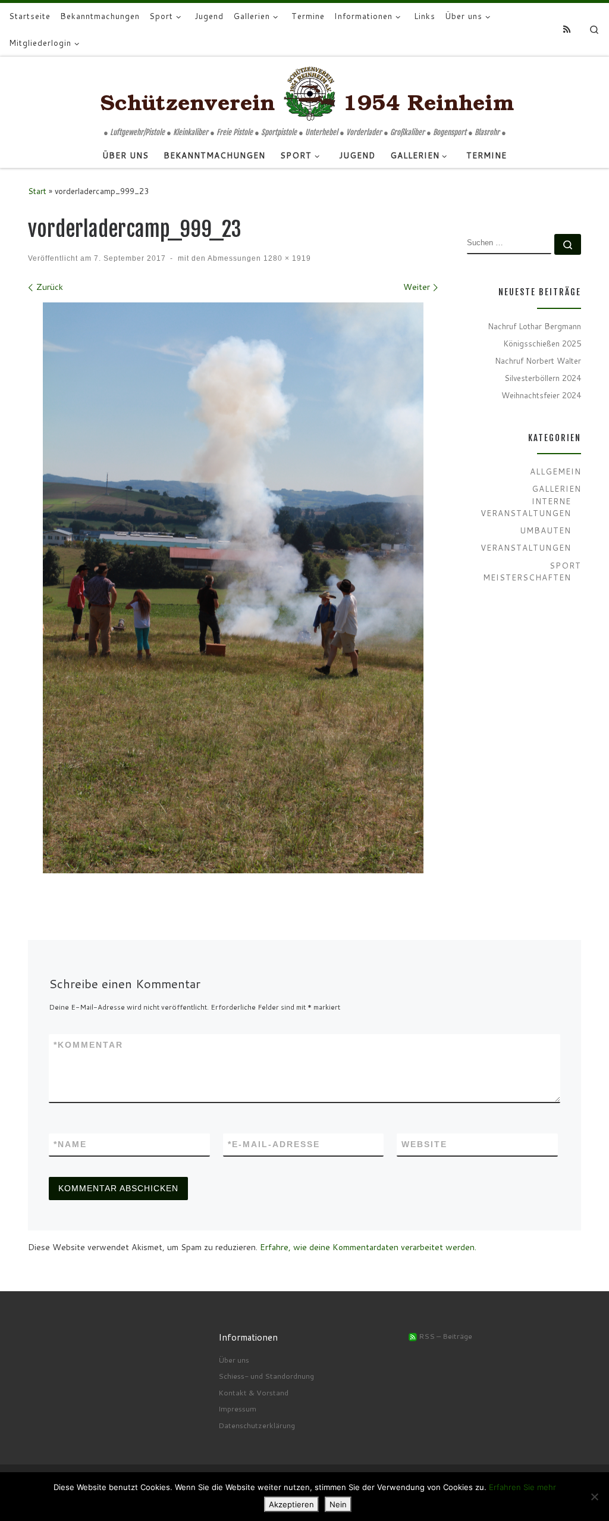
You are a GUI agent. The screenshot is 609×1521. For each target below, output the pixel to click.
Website (424, 1144)
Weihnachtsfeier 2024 (541, 395)
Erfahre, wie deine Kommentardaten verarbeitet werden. (368, 1247)
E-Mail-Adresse (274, 1144)
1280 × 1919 (286, 258)
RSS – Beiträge (444, 1336)
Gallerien (556, 488)
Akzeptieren (291, 1504)
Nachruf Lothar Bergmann (534, 326)
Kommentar (88, 1045)
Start (37, 190)
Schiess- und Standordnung (266, 1375)
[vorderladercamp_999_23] (233, 588)
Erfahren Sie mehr (522, 1487)
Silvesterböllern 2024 (542, 377)
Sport (565, 565)
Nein (338, 1504)
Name (70, 1144)
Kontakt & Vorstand (253, 1392)
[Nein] (594, 1497)
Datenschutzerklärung (256, 1425)
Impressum (237, 1408)
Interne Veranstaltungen (526, 507)
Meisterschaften (527, 577)
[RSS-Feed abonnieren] (566, 29)
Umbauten (545, 530)
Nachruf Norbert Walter (538, 360)
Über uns (233, 1359)
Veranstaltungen (526, 547)
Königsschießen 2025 (542, 343)
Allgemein (555, 471)
